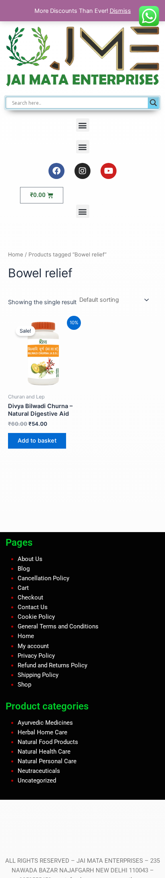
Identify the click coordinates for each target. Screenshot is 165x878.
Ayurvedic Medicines (45, 722)
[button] (82, 125)
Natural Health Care (44, 751)
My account (33, 645)
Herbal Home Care (42, 732)
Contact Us (33, 607)
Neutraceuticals (39, 770)
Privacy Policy (36, 655)
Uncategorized (37, 780)
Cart (23, 587)
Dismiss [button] (120, 10)
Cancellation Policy (43, 578)
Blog (24, 568)
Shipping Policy (38, 675)
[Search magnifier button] (153, 102)
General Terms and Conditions (58, 626)
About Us (30, 559)
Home (15, 254)
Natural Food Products (48, 742)
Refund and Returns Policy (52, 665)
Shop (24, 684)
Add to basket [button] (37, 440)
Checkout (30, 597)
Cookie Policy (36, 616)
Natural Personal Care (47, 761)
